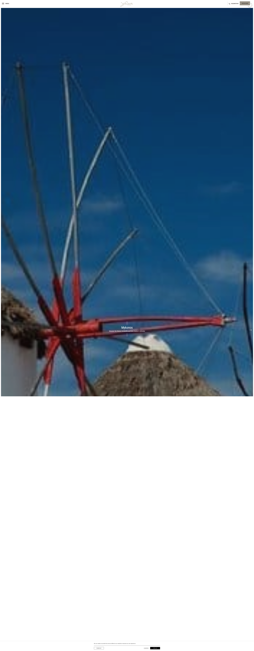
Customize (146, 648)
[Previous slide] (3, 330)
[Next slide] (250, 330)
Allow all (155, 648)
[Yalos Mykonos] (127, 3)
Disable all (99, 648)
